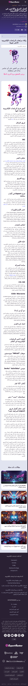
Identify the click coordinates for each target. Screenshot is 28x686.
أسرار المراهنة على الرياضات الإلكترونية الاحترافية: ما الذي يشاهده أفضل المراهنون (14, 597)
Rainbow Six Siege (14, 571)
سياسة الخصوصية (13, 618)
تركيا (12, 119)
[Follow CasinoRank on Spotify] (8, 640)
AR (14, 644)
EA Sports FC (13, 574)
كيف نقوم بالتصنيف (13, 615)
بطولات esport (12, 276)
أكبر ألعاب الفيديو (20, 206)
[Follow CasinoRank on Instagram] (18, 640)
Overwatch (14, 563)
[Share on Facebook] (22, 30)
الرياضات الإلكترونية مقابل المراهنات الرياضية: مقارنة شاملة (15, 590)
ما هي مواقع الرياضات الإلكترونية (14, 584)
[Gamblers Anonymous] (16, 658)
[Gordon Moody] (13, 662)
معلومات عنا (14, 607)
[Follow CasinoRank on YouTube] (12, 640)
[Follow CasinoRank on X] (15, 640)
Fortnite (14, 566)
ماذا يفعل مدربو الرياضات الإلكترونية (13, 593)
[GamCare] (8, 658)
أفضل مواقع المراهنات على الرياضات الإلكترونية (14, 160)
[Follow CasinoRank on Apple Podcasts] (5, 640)
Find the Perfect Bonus (14, 586)
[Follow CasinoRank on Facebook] (22, 640)
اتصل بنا (14, 610)
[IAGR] (21, 658)
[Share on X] (25, 30)
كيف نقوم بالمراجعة (13, 613)
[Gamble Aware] (15, 666)
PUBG (13, 569)
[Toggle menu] (25, 1)
